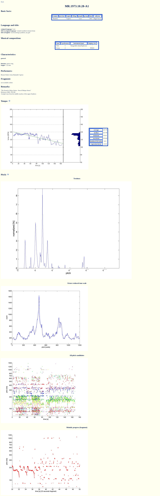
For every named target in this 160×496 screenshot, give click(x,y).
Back (2, 1)
